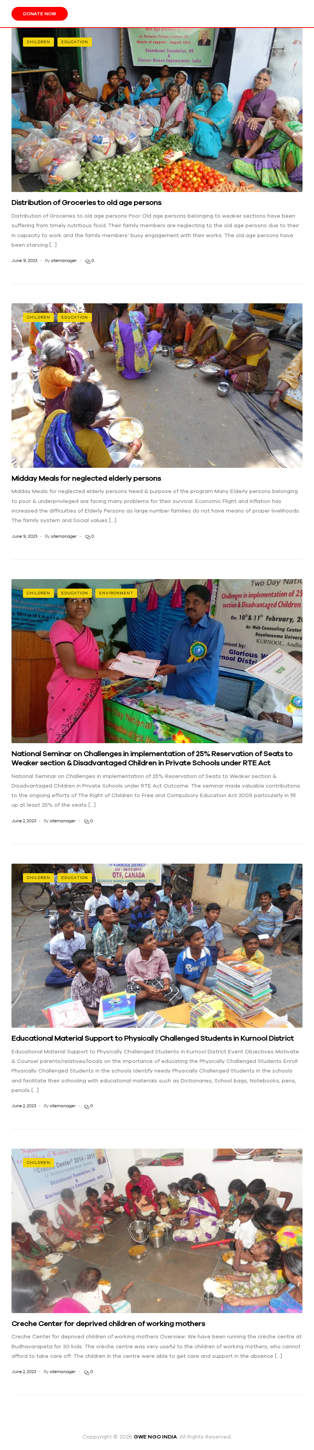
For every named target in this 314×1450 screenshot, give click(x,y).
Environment (116, 593)
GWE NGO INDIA (155, 1437)
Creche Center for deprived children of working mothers (108, 1323)
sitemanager (64, 260)
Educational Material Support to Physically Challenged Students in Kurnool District (152, 1037)
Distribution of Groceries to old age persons (86, 202)
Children (38, 42)
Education (74, 42)
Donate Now (39, 13)
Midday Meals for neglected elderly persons (86, 478)
